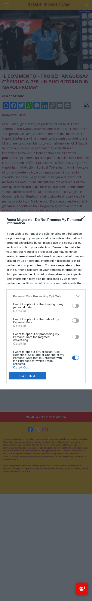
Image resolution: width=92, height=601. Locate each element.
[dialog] (46, 300)
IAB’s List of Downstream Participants (51, 283)
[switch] (75, 306)
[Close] (84, 220)
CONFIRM (27, 375)
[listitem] (46, 296)
